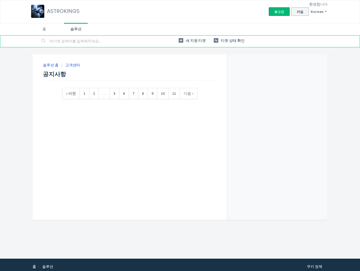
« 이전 (71, 93)
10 (163, 93)
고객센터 (72, 65)
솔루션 (75, 29)
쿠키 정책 (314, 266)
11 (174, 93)
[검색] (44, 41)
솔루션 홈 (51, 65)
